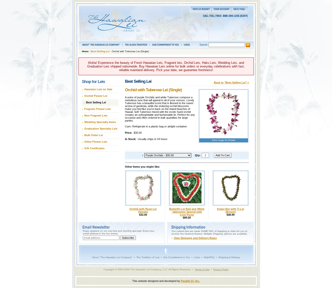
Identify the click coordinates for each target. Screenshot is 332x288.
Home (85, 51)
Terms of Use (202, 269)
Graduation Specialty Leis (100, 128)
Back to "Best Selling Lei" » (231, 82)
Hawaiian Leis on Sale (98, 89)
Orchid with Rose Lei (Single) (143, 210)
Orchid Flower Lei (95, 95)
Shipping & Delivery (229, 257)
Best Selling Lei (100, 51)
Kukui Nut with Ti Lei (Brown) (230, 210)
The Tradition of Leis (147, 257)
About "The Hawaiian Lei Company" (112, 257)
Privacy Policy (221, 269)
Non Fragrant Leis (95, 115)
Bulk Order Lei (93, 135)
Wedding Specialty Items (100, 122)
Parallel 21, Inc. (190, 281)
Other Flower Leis (95, 141)
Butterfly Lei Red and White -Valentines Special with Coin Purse (186, 211)
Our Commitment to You (176, 257)
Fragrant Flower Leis (97, 108)
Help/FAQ (209, 257)
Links (197, 257)
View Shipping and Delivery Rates (195, 238)
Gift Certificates (94, 148)
